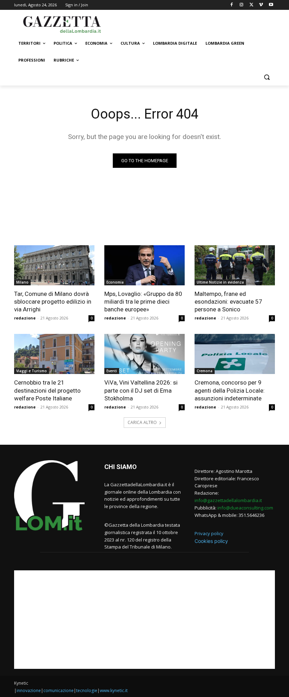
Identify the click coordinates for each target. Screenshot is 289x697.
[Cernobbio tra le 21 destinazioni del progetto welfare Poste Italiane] (54, 354)
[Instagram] (242, 5)
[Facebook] (232, 5)
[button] (266, 77)
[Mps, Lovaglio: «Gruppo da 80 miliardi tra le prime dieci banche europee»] (144, 265)
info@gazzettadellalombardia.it (228, 500)
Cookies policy (211, 541)
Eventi (111, 370)
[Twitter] (251, 5)
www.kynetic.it (114, 690)
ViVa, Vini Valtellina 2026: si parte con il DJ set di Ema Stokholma (141, 390)
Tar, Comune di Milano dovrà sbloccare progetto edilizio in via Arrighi (52, 301)
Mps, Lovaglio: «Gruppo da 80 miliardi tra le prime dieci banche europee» (143, 301)
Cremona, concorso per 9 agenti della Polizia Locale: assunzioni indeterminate (230, 390)
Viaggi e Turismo (31, 370)
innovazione (29, 690)
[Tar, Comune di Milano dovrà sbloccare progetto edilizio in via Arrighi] (54, 265)
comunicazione (58, 690)
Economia (115, 282)
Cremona (205, 370)
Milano (22, 282)
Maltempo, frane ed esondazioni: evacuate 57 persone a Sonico (228, 301)
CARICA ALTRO (142, 422)
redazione (25, 318)
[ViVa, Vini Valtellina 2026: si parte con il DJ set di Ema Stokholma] (144, 354)
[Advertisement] (192, 23)
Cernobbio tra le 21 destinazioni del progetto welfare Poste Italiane (47, 390)
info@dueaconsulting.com (245, 508)
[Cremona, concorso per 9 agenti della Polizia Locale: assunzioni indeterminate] (235, 354)
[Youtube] (271, 5)
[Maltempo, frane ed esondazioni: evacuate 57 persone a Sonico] (235, 265)
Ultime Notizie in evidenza (220, 282)
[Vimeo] (261, 5)
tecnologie (86, 690)
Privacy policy (209, 533)
